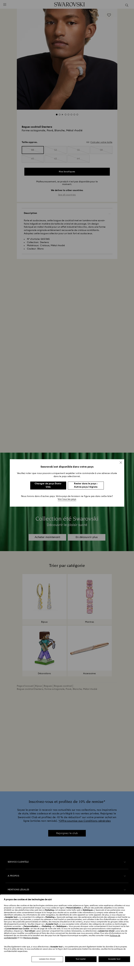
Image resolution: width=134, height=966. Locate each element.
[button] (121, 462)
